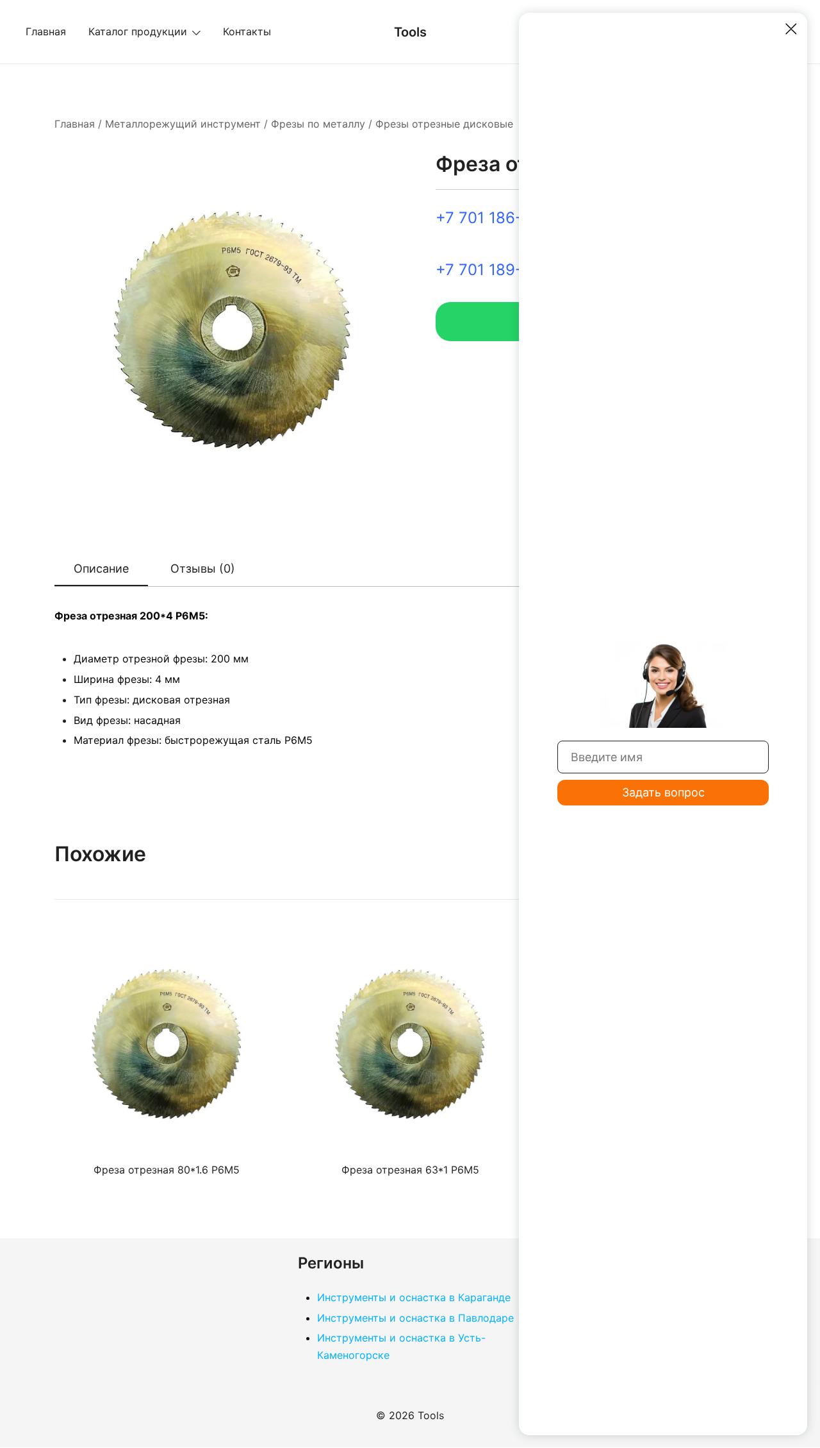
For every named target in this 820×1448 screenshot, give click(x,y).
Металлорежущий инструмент (183, 123)
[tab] (101, 569)
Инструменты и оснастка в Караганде (414, 1297)
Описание (101, 568)
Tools (410, 32)
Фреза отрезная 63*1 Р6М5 (410, 1169)
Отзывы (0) (202, 568)
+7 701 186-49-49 (502, 217)
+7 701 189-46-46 (502, 269)
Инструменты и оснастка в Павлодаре (415, 1317)
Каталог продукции (137, 31)
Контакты (247, 31)
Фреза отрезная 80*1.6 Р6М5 (167, 1169)
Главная (46, 31)
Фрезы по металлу (318, 123)
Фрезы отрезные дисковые (444, 123)
